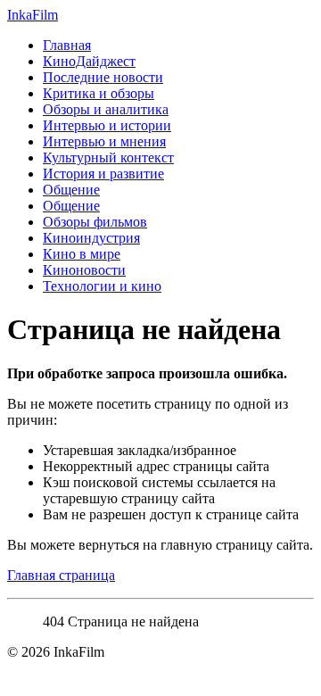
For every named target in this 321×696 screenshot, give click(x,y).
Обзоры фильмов (95, 221)
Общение (71, 189)
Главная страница (61, 575)
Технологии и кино (102, 286)
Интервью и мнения (104, 141)
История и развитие (103, 173)
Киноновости (84, 270)
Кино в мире (81, 253)
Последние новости (103, 77)
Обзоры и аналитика (106, 109)
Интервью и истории (107, 125)
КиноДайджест (89, 61)
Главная (67, 45)
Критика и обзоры (98, 93)
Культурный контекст (108, 157)
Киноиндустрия (91, 237)
